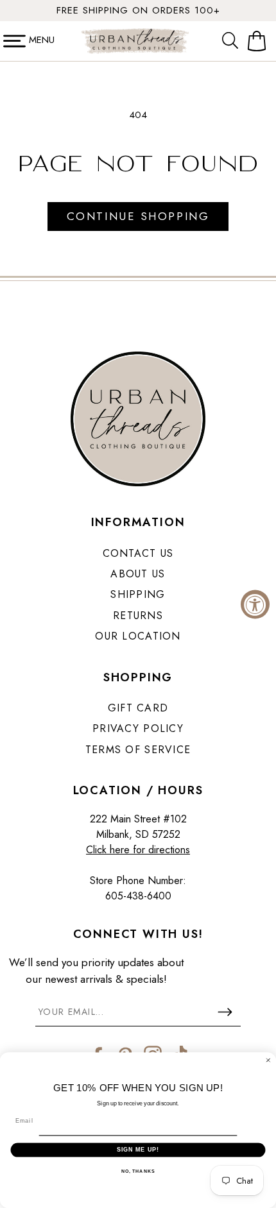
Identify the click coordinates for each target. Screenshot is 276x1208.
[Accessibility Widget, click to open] (255, 604)
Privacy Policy (138, 728)
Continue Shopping (138, 216)
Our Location (137, 636)
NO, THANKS (138, 1171)
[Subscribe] (225, 1011)
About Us (137, 573)
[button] (233, 41)
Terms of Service (138, 749)
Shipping (137, 594)
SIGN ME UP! (138, 1149)
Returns (138, 615)
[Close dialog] (268, 1060)
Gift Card (138, 708)
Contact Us (138, 553)
